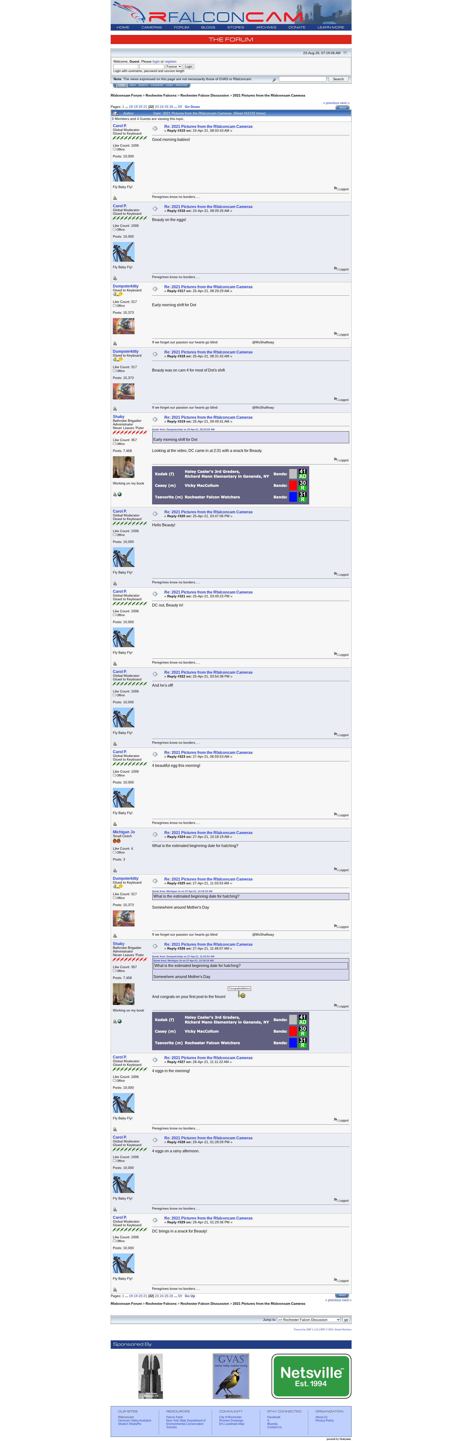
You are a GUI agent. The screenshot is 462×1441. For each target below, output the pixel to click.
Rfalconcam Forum (126, 95)
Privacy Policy (324, 1420)
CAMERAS (151, 27)
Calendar (157, 85)
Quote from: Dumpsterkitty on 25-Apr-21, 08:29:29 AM (183, 429)
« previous (331, 103)
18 (131, 107)
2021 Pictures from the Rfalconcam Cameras (269, 95)
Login (169, 85)
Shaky (118, 417)
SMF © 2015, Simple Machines (336, 1329)
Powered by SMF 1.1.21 (306, 1329)
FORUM (181, 27)
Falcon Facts (174, 1417)
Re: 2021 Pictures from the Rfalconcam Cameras (208, 126)
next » (344, 103)
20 (140, 107)
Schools (171, 1427)
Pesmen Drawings (231, 1420)
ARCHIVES (266, 27)
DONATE (297, 27)
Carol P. (120, 126)
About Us (321, 1417)
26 (171, 107)
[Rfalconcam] (120, 495)
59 (180, 107)
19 (136, 107)
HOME (123, 27)
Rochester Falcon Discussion (204, 95)
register (170, 61)
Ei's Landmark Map (231, 1424)
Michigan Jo (124, 832)
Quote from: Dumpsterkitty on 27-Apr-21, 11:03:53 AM (183, 956)
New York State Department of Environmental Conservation (185, 1422)
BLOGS (208, 27)
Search (143, 85)
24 (162, 107)
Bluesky (272, 1424)
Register (181, 85)
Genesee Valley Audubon (134, 1420)
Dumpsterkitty (126, 286)
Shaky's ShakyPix (129, 1424)
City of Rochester (230, 1417)
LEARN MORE (331, 27)
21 (145, 107)
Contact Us (274, 1427)
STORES (235, 27)
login (156, 61)
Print (343, 108)
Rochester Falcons (161, 95)
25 (166, 107)
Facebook (273, 1417)
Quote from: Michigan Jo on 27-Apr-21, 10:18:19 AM (182, 891)
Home (121, 85)
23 (157, 107)
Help (133, 85)
